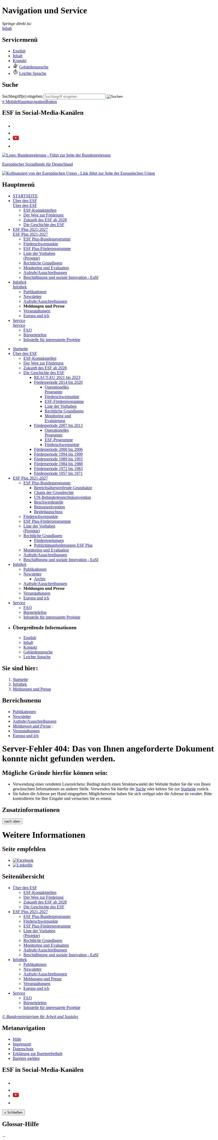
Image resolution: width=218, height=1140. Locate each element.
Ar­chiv (40, 579)
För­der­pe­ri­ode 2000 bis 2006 (58, 449)
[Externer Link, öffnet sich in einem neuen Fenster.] (56, 155)
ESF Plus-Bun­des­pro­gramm (46, 239)
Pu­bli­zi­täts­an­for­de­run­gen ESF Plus (63, 545)
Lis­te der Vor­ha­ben (61, 406)
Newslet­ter (32, 296)
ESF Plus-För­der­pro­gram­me (47, 248)
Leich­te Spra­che (32, 73)
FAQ (27, 330)
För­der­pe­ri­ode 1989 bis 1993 (58, 459)
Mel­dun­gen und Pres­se (32, 726)
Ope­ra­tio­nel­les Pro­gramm (57, 389)
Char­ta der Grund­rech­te (54, 492)
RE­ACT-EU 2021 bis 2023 (57, 377)
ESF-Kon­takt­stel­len (39, 210)
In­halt (17, 56)
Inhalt (7, 28)
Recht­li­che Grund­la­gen (42, 263)
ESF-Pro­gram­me (59, 440)
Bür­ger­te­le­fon (35, 335)
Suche (141, 789)
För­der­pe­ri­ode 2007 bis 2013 (58, 425)
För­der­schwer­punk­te (40, 244)
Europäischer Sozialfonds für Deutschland (37, 164)
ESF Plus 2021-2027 (30, 229)
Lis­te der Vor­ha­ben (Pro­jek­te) (39, 255)
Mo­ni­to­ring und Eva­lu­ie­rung (58, 418)
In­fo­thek (19, 282)
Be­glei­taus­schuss (48, 511)
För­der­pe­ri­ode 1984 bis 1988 (58, 463)
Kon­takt (19, 60)
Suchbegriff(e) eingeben (22, 96)
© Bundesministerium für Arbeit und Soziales (40, 1016)
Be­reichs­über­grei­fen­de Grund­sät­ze (63, 487)
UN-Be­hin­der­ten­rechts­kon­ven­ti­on (62, 497)
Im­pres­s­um (22, 1044)
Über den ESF (25, 200)
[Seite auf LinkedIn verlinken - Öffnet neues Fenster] (22, 865)
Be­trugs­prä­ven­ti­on (49, 507)
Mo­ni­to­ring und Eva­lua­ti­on (46, 267)
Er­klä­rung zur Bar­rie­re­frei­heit (37, 1053)
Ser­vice (19, 320)
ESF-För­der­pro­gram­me (64, 401)
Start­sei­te (20, 348)
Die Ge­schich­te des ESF (43, 224)
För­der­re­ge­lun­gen (49, 540)
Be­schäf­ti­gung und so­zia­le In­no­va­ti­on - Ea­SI (60, 277)
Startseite (188, 789)
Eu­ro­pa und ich (36, 315)
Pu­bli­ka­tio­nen (35, 291)
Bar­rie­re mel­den (26, 1058)
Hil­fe (17, 1039)
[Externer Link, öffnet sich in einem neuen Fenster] (78, 173)
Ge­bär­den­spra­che (33, 67)
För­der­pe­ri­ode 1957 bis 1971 (58, 473)
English (19, 51)
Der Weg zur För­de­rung (43, 215)
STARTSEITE (25, 196)
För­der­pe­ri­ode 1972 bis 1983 (58, 468)
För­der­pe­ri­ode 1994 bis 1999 (58, 454)
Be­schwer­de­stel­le (48, 502)
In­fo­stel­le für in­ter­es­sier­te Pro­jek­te (51, 339)
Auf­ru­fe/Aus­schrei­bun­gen (45, 272)
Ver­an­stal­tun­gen (36, 311)
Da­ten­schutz (23, 1049)
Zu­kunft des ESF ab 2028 (45, 220)
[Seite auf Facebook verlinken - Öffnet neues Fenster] (23, 860)
